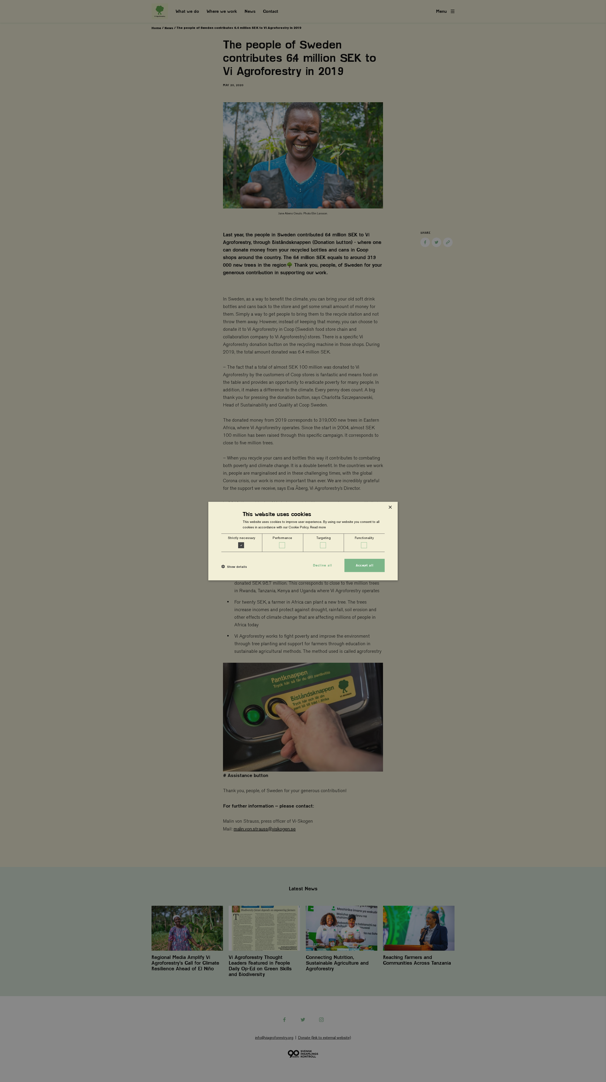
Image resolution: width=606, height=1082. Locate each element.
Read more (318, 527)
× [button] (390, 507)
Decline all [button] (322, 565)
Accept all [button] (365, 565)
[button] (234, 566)
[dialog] (303, 541)
